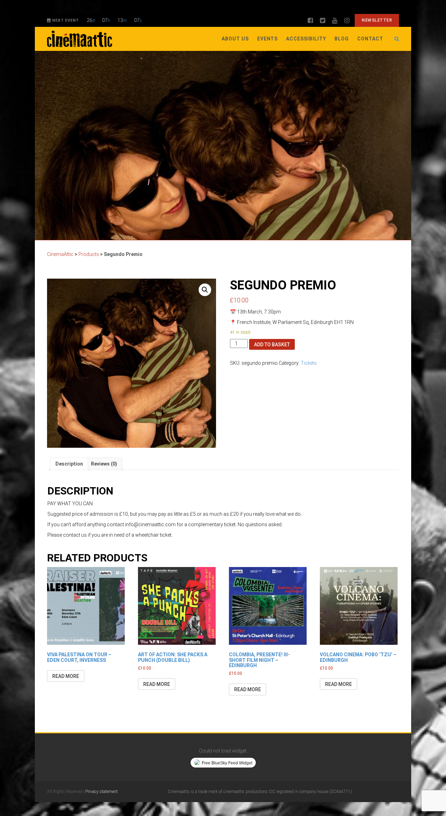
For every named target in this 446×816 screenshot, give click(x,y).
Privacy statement (101, 791)
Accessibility (306, 38)
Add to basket (272, 344)
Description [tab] (69, 464)
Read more (65, 676)
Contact (370, 38)
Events (267, 38)
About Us (235, 38)
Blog (341, 38)
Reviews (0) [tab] (104, 464)
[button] (205, 290)
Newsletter (377, 20)
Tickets (309, 363)
